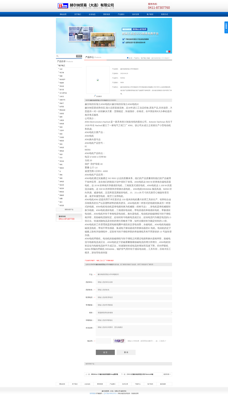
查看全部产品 (69, 209)
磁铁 (61, 117)
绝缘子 (62, 103)
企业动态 (92, 14)
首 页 (131, 58)
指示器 (62, 89)
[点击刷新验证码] (119, 341)
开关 (61, 158)
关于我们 (77, 14)
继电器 (62, 151)
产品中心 (137, 58)
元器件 (62, 130)
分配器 (62, 120)
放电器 (62, 181)
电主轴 (62, 72)
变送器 (62, 86)
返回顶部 (163, 384)
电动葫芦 (62, 79)
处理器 (62, 106)
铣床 (112, 260)
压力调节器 (63, 93)
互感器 (62, 137)
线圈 (61, 198)
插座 (61, 134)
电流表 (62, 188)
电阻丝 (62, 168)
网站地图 (121, 393)
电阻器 (62, 141)
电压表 (62, 185)
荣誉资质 (106, 14)
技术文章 (135, 14)
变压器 (62, 161)
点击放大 (99, 96)
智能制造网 (134, 393)
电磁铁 (62, 83)
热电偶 (62, 123)
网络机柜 (62, 110)
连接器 (62, 113)
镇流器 (62, 205)
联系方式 (164, 14)
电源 (61, 154)
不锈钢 (108, 260)
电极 (61, 76)
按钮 (61, 144)
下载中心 (138, 384)
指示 (61, 202)
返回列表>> (167, 374)
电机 (61, 164)
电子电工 (62, 65)
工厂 (104, 260)
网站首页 (63, 14)
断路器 (62, 192)
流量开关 (62, 100)
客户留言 (150, 14)
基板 (61, 175)
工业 (101, 260)
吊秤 (61, 69)
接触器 (62, 195)
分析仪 (62, 96)
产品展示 (121, 14)
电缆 (61, 127)
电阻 (61, 178)
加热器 (62, 147)
